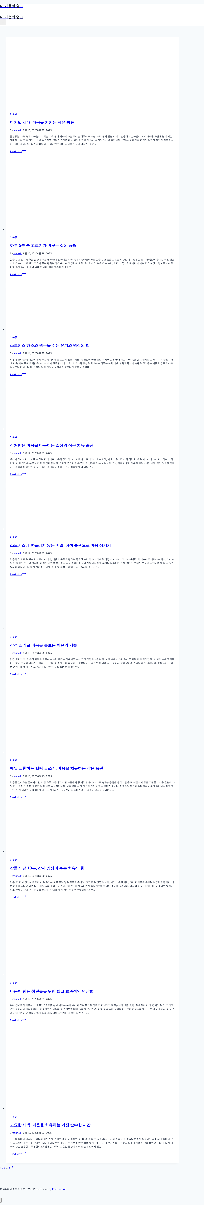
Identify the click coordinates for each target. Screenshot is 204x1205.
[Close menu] (1, 1200)
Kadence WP (59, 1189)
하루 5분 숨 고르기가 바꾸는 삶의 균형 (43, 245)
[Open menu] (3, 22)
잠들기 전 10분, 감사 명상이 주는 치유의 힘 (47, 868)
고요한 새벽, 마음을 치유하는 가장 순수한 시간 (50, 1125)
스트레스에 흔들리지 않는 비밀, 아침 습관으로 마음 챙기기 (60, 545)
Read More (17, 151)
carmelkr (17, 130)
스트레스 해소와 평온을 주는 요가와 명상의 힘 (50, 345)
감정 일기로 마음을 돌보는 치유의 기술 (43, 645)
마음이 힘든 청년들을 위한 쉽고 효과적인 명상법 (52, 991)
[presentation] (92, 72)
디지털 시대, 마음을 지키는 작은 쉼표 (42, 122)
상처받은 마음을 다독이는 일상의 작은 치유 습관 (52, 445)
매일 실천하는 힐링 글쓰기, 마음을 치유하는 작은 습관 (56, 768)
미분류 (13, 114)
